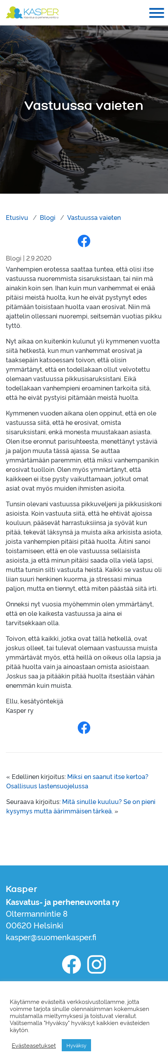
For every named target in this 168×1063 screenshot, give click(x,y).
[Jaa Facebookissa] (84, 240)
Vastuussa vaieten (94, 217)
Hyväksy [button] (76, 1045)
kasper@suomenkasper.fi (51, 936)
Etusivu (17, 217)
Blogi (47, 217)
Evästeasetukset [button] (34, 1045)
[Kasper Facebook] (71, 964)
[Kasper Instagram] (96, 964)
